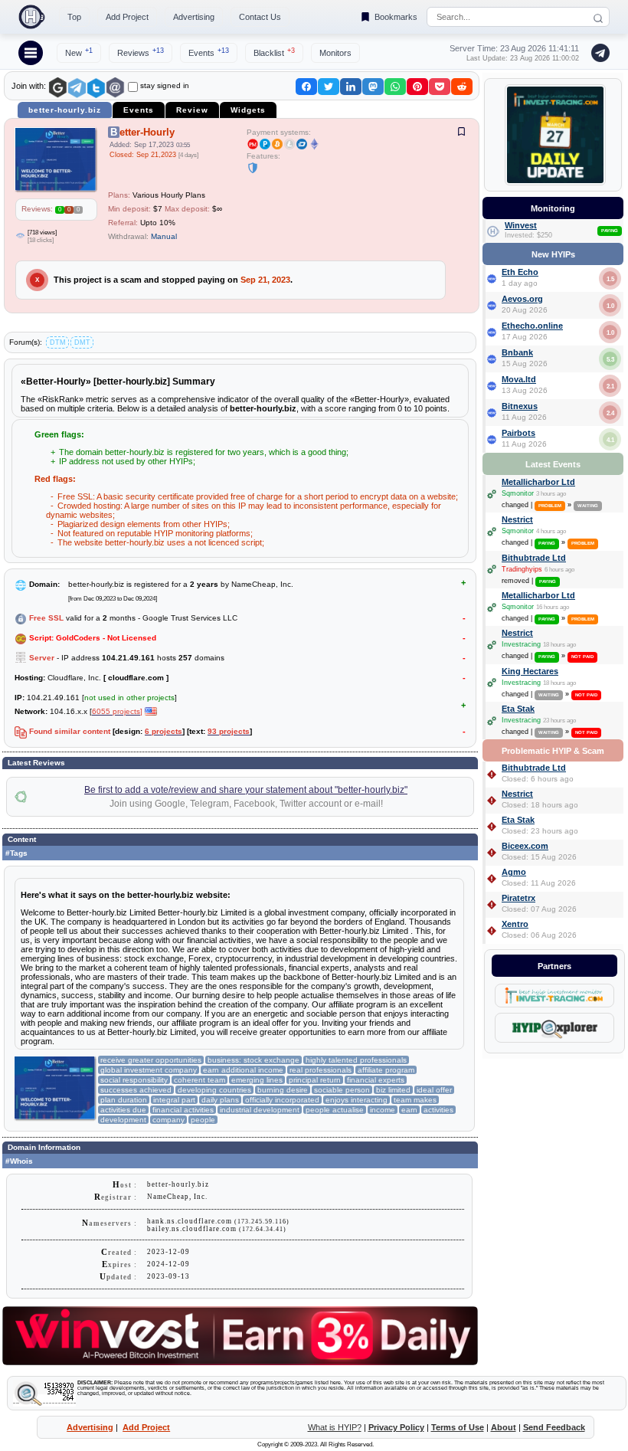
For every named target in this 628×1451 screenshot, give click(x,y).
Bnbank (517, 352)
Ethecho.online (532, 325)
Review (192, 110)
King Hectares (530, 671)
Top (74, 16)
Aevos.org (522, 298)
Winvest (521, 225)
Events (208, 52)
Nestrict (517, 519)
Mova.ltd (519, 379)
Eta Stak (518, 708)
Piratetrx (518, 897)
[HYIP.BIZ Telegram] (597, 53)
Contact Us (260, 16)
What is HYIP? (334, 1427)
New (79, 52)
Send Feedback (554, 1427)
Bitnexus (520, 406)
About (503, 1427)
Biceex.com (525, 845)
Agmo (514, 871)
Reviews (140, 52)
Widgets (248, 110)
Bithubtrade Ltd (534, 557)
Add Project (127, 16)
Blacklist (274, 52)
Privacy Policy (396, 1427)
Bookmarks (396, 16)
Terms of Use (457, 1427)
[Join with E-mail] (115, 87)
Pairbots (518, 432)
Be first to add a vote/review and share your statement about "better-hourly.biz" (245, 789)
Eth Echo (520, 272)
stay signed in (164, 85)
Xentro (515, 924)
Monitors (335, 52)
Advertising (193, 16)
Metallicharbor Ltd (538, 481)
